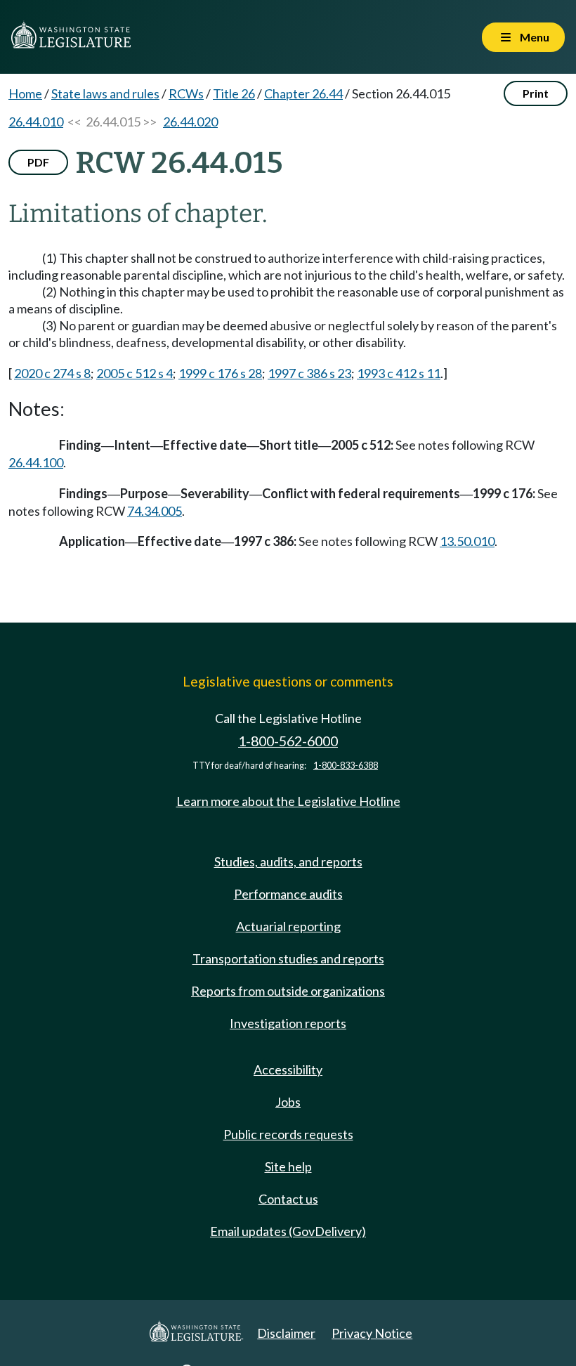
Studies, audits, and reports (288, 861)
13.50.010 (467, 541)
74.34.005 (154, 511)
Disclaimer (286, 1333)
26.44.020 (190, 121)
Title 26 (234, 93)
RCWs (186, 93)
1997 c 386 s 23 (309, 373)
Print (536, 93)
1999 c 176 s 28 (220, 373)
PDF (38, 162)
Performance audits (288, 894)
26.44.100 (35, 462)
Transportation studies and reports (288, 958)
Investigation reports (288, 1023)
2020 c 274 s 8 (52, 373)
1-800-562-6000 (288, 741)
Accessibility (288, 1069)
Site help (288, 1166)
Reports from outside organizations (288, 991)
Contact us (288, 1198)
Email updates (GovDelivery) (288, 1231)
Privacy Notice (372, 1333)
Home (25, 93)
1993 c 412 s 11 (398, 373)
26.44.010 (35, 121)
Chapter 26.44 (303, 93)
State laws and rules (105, 93)
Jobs (288, 1102)
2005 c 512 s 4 (134, 373)
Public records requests (288, 1134)
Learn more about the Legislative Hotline (288, 801)
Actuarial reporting (288, 926)
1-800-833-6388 (345, 765)
